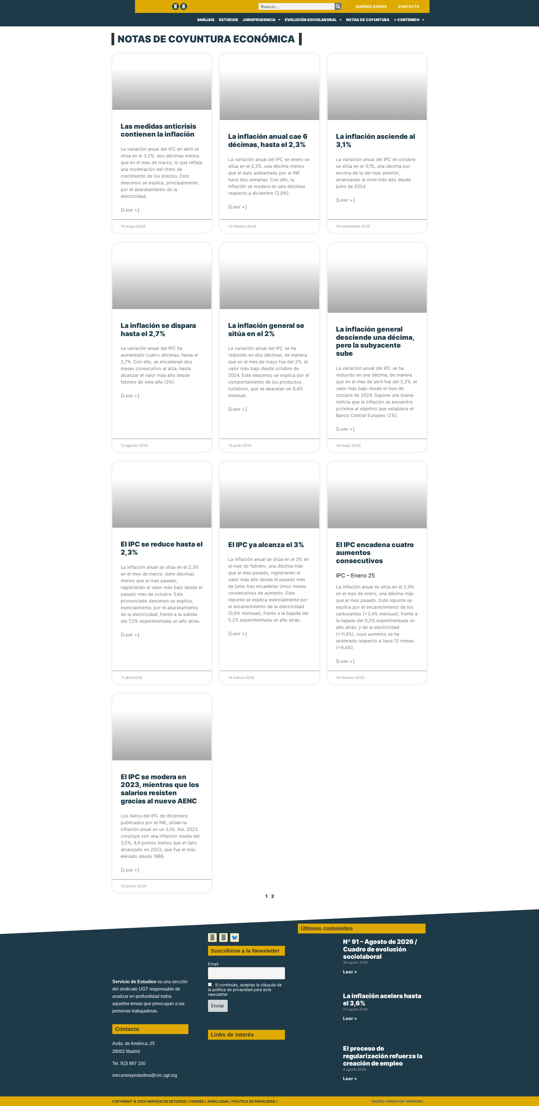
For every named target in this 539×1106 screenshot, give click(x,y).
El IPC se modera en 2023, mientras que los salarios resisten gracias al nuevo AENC (160, 789)
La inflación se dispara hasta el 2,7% (158, 329)
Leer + (350, 971)
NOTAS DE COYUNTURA (367, 19)
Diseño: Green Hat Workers (397, 1101)
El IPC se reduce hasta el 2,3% (162, 548)
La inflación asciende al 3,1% (375, 140)
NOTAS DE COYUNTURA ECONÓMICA (206, 39)
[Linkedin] (183, 6)
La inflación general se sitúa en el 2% (266, 329)
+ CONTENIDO (406, 19)
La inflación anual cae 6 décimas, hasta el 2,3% (267, 140)
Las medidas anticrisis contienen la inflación (158, 130)
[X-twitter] (212, 937)
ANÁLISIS (205, 19)
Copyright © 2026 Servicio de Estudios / (150, 1101)
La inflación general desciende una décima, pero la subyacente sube (375, 341)
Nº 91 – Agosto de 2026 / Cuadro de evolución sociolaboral (380, 949)
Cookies (196, 1101)
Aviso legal (218, 1101)
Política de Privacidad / (255, 1101)
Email (213, 964)
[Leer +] (130, 210)
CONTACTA (408, 6)
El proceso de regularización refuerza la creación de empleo (382, 1056)
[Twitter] (175, 6)
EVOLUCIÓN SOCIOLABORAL (311, 19)
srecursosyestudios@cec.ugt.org (144, 1075)
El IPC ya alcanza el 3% (266, 545)
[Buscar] (338, 6)
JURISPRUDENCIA (259, 19)
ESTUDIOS (228, 19)
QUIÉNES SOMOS (371, 6)
